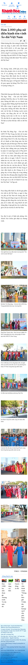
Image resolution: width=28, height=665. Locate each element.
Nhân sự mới (18, 5)
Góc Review (14, 18)
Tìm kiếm (9, 18)
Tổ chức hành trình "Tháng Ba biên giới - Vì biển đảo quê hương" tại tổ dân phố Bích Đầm (23, 602)
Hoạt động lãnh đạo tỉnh (12, 6)
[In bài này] (24, 41)
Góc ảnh (3, 24)
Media (17, 8)
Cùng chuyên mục (7, 576)
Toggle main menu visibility (25, 21)
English (24, 18)
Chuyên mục (4, 5)
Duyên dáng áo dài (17, 586)
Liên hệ (19, 18)
